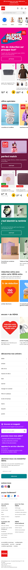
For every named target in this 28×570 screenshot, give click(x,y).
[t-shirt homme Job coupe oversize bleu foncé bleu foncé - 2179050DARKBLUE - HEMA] (22, 84)
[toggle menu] (25, 8)
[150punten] (10, 294)
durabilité (3, 531)
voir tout (14, 157)
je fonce (14, 48)
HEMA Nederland (19, 525)
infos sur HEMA (5, 525)
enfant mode (4, 510)
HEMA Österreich (19, 532)
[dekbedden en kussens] (10, 116)
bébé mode (4, 508)
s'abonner (14, 476)
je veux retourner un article (10, 440)
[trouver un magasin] (25, 431)
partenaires (4, 537)
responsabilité (5, 544)
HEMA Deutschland (20, 530)
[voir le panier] (22, 8)
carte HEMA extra (19, 510)
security (12, 544)
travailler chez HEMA (6, 527)
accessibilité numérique (7, 542)
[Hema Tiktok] (9, 486)
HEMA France (18, 527)
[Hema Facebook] (2, 486)
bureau (3, 518)
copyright (18, 544)
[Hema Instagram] (6, 486)
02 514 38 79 (4, 449)
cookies (16, 546)
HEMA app (17, 508)
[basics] (10, 251)
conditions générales (6, 546)
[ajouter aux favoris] (13, 65)
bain (2, 512)
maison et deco (5, 516)
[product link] (8, 72)
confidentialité (18, 542)
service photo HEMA (20, 514)
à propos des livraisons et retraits (11, 438)
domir (2, 514)
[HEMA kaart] (10, 331)
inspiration (17, 516)
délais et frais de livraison (9, 443)
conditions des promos (20, 512)
